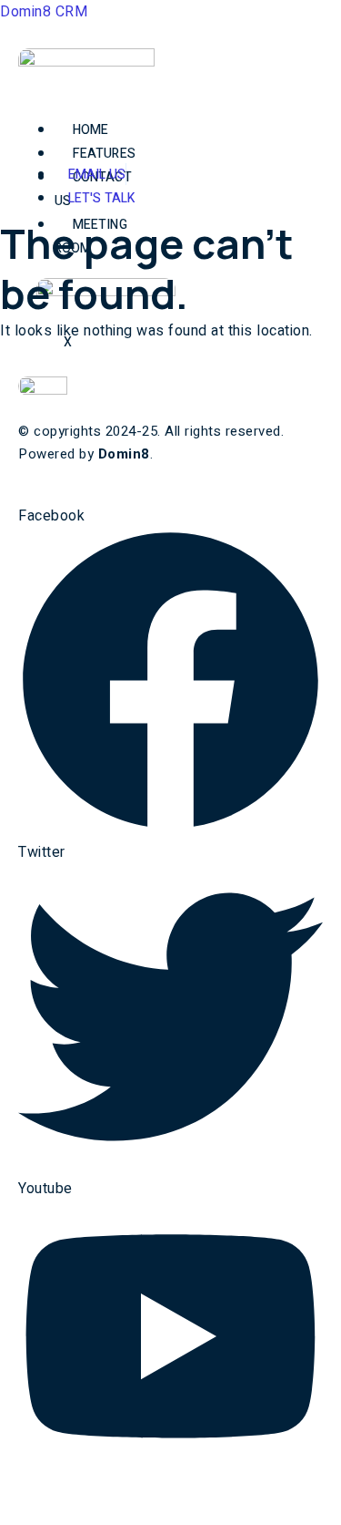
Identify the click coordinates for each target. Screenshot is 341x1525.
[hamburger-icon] (89, 110)
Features (104, 153)
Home (90, 129)
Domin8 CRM (43, 12)
